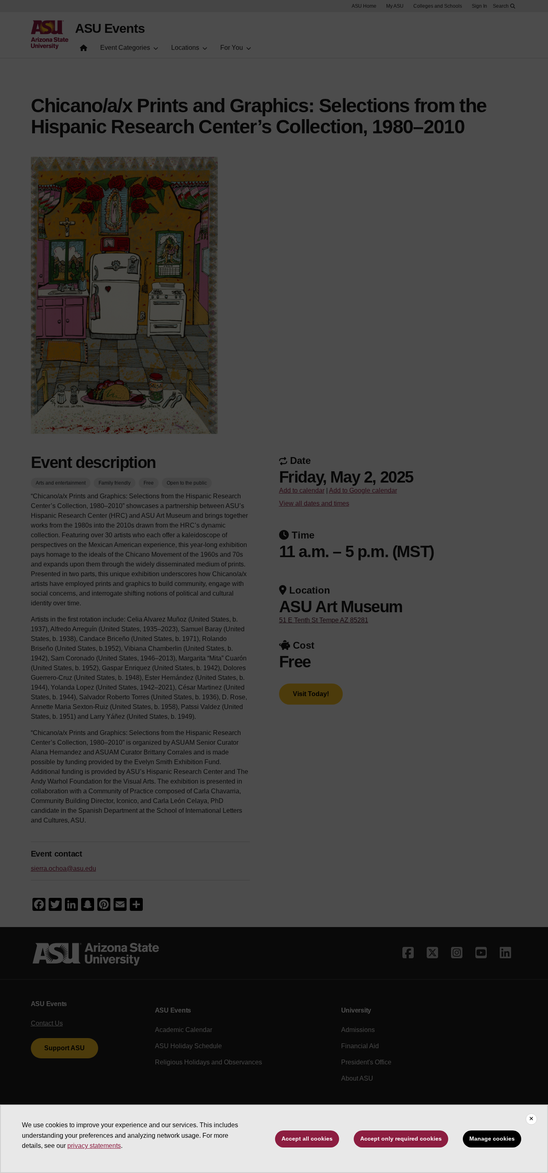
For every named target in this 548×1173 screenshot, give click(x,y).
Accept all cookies (307, 1138)
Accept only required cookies (401, 1138)
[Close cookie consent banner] (531, 1119)
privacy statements (94, 1145)
